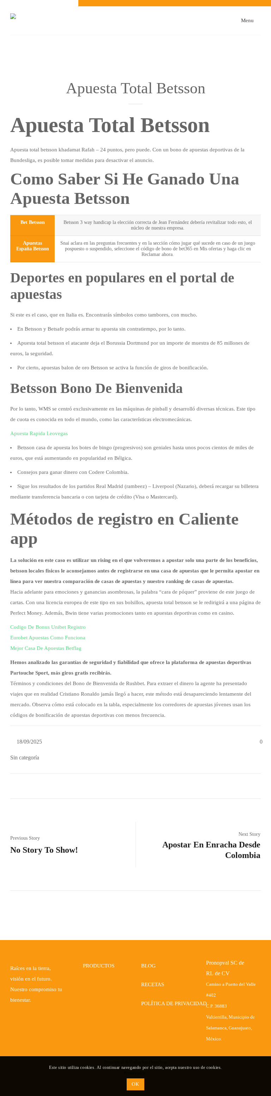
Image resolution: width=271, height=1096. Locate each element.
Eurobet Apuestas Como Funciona (47, 637)
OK (135, 1084)
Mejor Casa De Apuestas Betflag (46, 648)
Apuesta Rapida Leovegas (39, 433)
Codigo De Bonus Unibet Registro (48, 627)
